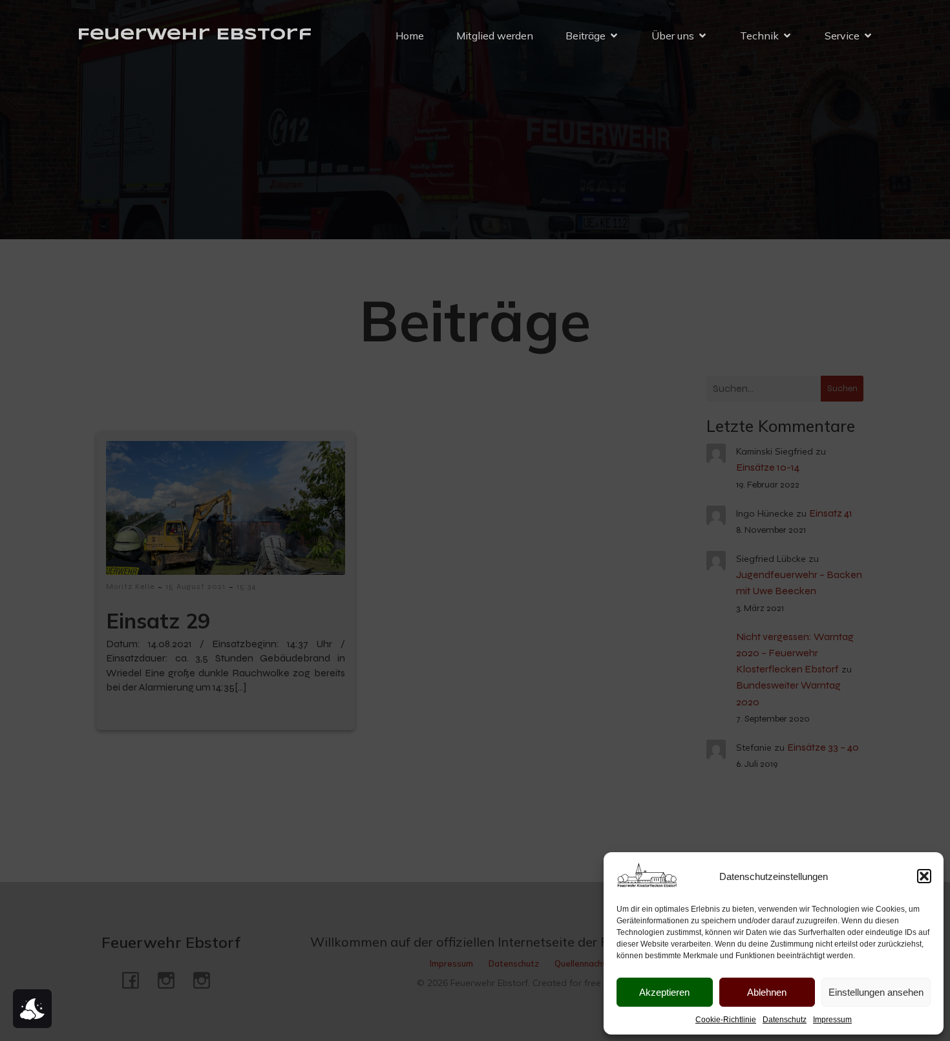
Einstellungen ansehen (876, 992)
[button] (924, 876)
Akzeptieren (664, 992)
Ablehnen (766, 992)
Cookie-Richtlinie (725, 1019)
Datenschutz (785, 1019)
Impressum (832, 1019)
